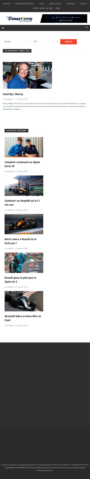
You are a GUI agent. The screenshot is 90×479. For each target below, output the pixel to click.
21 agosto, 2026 (22, 287)
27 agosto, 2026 (22, 171)
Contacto (83, 4)
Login (57, 8)
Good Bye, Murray (13, 94)
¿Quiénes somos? (55, 4)
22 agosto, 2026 (22, 248)
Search (68, 42)
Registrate (70, 4)
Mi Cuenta (6, 4)
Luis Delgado (7, 99)
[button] (17, 41)
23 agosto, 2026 (22, 210)
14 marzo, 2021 (22, 99)
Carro (41, 4)
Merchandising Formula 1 (24, 4)
